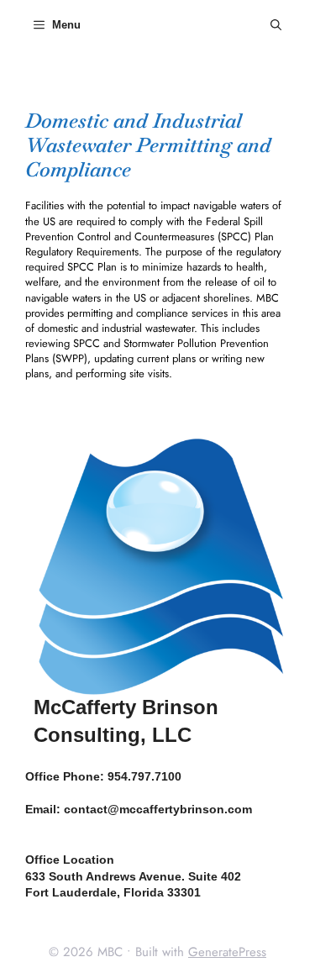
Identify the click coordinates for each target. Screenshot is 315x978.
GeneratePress (227, 952)
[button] (276, 25)
